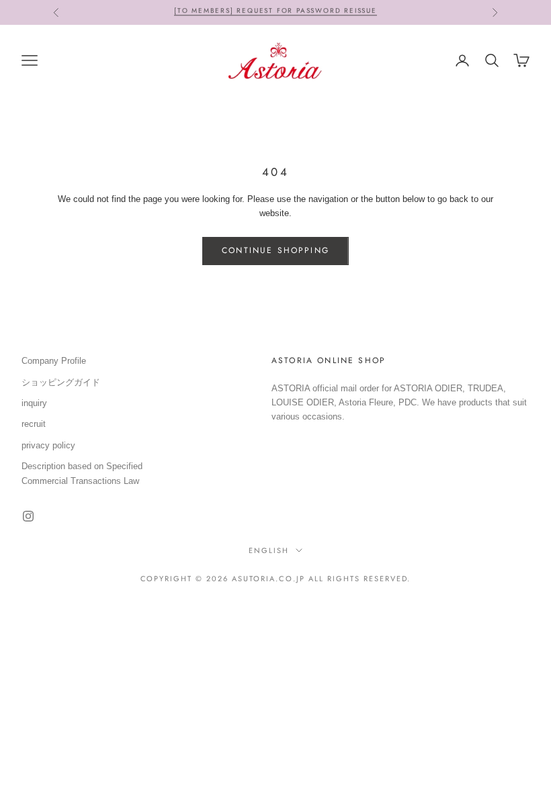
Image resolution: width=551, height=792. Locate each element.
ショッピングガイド (61, 382)
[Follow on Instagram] (28, 516)
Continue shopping (275, 250)
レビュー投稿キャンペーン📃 (275, 16)
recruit (34, 424)
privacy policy (48, 445)
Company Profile (54, 361)
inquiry (34, 403)
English (269, 550)
